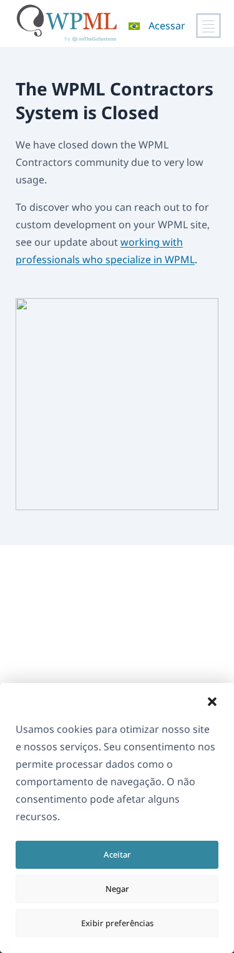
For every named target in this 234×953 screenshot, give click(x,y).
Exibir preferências (117, 923)
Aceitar (117, 854)
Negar (117, 888)
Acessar (167, 25)
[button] (212, 701)
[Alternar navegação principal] (208, 25)
